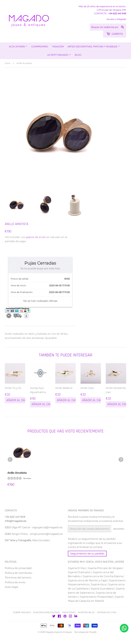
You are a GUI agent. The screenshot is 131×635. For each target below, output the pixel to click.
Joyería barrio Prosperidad (96, 596)
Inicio (7, 63)
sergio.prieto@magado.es (46, 533)
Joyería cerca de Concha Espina (103, 576)
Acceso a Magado (116, 19)
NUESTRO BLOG (86, 612)
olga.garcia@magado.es (47, 527)
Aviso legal (11, 586)
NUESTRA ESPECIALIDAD (46, 612)
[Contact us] (124, 628)
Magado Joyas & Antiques (59, 632)
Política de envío (15, 582)
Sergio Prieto (20, 533)
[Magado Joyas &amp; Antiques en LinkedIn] (75, 616)
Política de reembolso (18, 572)
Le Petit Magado (58, 54)
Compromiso (39, 46)
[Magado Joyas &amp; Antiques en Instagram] (70, 616)
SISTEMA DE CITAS (106, 612)
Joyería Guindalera (102, 588)
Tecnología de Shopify (85, 632)
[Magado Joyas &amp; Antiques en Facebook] (59, 616)
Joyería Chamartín (79, 572)
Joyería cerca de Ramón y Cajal (87, 580)
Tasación (58, 46)
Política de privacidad (18, 568)
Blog (78, 54)
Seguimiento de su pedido (87, 553)
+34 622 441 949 (117, 13)
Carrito (117, 33)
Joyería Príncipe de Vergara (105, 568)
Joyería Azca (98, 584)
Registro (118, 529)
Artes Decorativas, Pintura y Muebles (93, 46)
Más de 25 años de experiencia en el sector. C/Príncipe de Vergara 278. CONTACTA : (102, 10)
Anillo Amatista (17, 472)
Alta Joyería (17, 46)
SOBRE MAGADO (22, 612)
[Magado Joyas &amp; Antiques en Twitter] (53, 616)
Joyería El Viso (77, 568)
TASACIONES (69, 612)
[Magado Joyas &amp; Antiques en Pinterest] (65, 616)
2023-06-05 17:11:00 (59, 285)
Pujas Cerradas (40, 263)
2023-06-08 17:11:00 (59, 292)
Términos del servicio (18, 577)
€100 (67, 278)
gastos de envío (36, 237)
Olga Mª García (21, 527)
